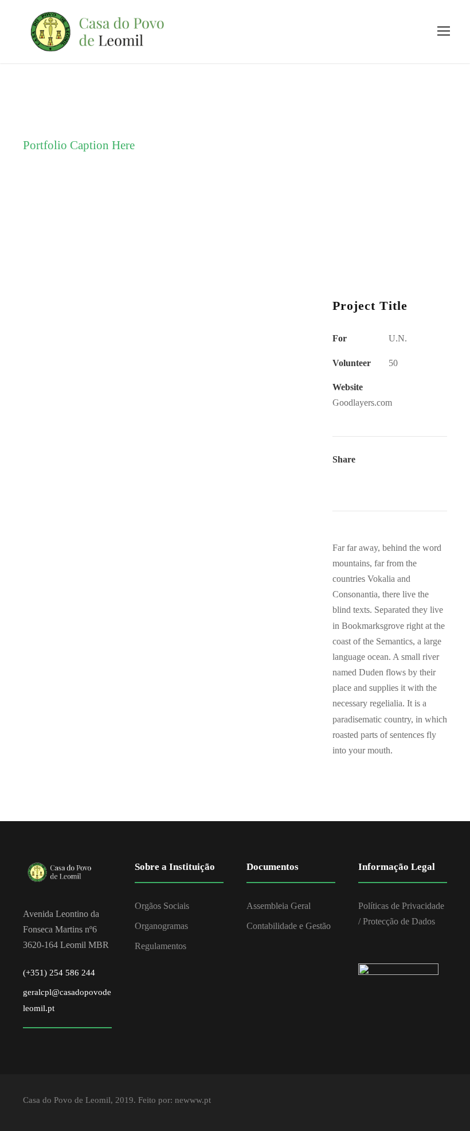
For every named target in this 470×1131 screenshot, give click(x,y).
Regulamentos (160, 946)
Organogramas (161, 926)
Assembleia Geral (278, 906)
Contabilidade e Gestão (288, 926)
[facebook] (442, 1102)
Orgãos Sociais (162, 906)
